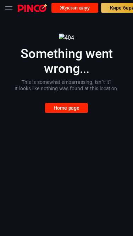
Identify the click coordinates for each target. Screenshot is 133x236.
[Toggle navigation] (8, 7)
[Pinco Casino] (32, 7)
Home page (66, 108)
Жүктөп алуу (75, 8)
